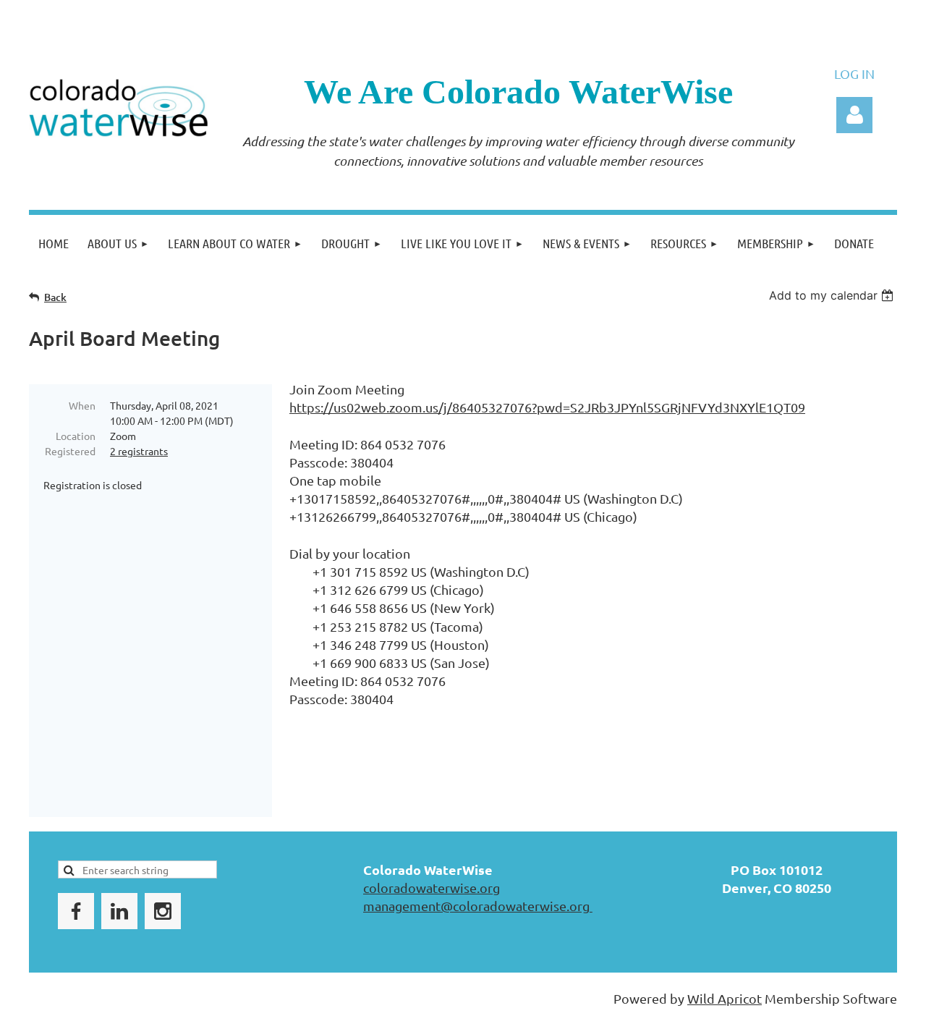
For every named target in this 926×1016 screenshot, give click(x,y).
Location (75, 435)
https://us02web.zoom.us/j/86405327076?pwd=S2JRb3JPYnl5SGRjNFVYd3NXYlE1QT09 (547, 407)
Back (55, 297)
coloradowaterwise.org (431, 887)
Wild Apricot (724, 998)
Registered (70, 450)
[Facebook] (76, 911)
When (82, 405)
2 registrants (139, 450)
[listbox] (833, 295)
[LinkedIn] (119, 911)
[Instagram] (163, 911)
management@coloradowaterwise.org (477, 905)
